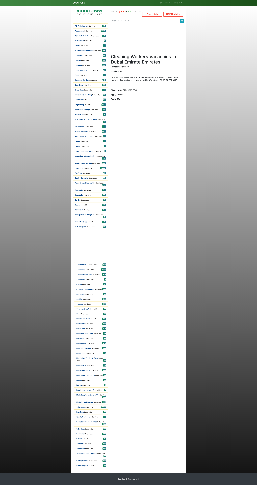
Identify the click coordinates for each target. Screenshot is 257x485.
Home (161, 3)
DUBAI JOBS (79, 3)
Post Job (168, 3)
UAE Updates (173, 14)
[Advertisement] (90, 248)
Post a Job (152, 14)
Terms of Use (178, 3)
